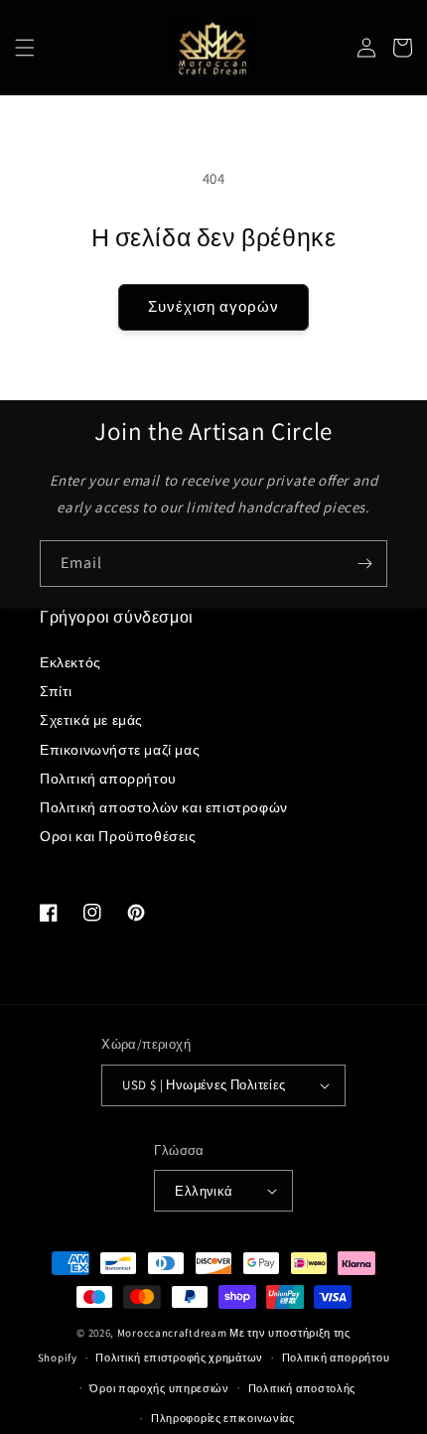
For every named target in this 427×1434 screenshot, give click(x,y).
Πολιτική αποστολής (302, 1388)
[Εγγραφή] (364, 563)
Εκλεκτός (70, 662)
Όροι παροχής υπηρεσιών (158, 1388)
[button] (25, 48)
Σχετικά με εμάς (91, 720)
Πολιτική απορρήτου (108, 779)
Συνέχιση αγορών (213, 306)
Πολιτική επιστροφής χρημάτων (179, 1357)
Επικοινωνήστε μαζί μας (120, 750)
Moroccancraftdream (172, 1333)
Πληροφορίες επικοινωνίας (223, 1418)
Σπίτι (56, 691)
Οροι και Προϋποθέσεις (118, 836)
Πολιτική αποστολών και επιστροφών (164, 807)
